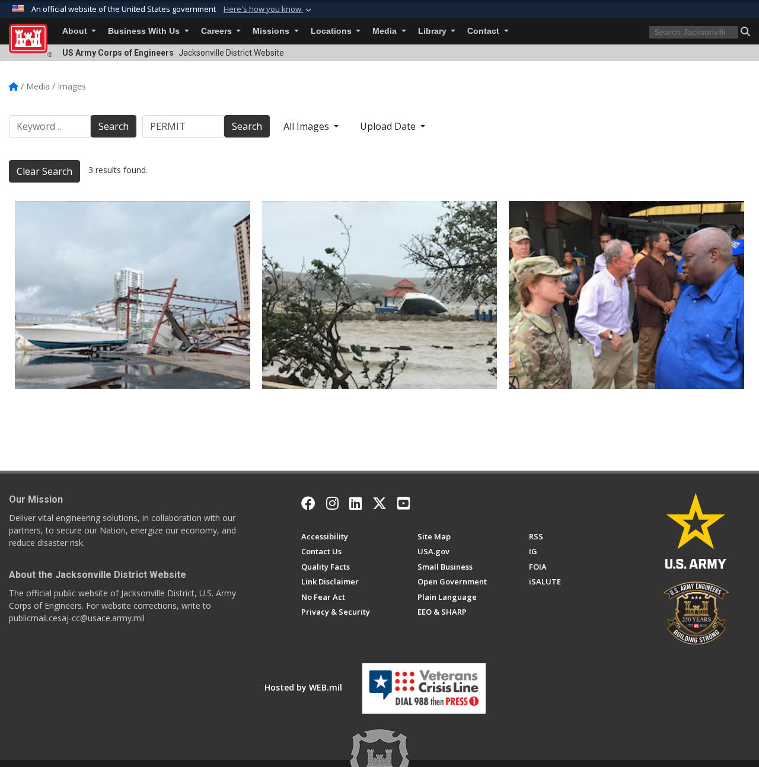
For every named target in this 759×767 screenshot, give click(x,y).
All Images (307, 126)
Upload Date (389, 126)
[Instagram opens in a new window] (332, 503)
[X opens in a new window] (379, 503)
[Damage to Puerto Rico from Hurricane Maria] (132, 295)
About (76, 31)
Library (433, 31)
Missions (272, 31)
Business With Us (145, 31)
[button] (269, 9)
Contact (484, 31)
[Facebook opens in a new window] (308, 503)
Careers (217, 31)
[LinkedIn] (355, 503)
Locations (332, 31)
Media (385, 31)
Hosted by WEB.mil (303, 687)
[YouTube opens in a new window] (403, 503)
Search (113, 126)
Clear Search (44, 171)
